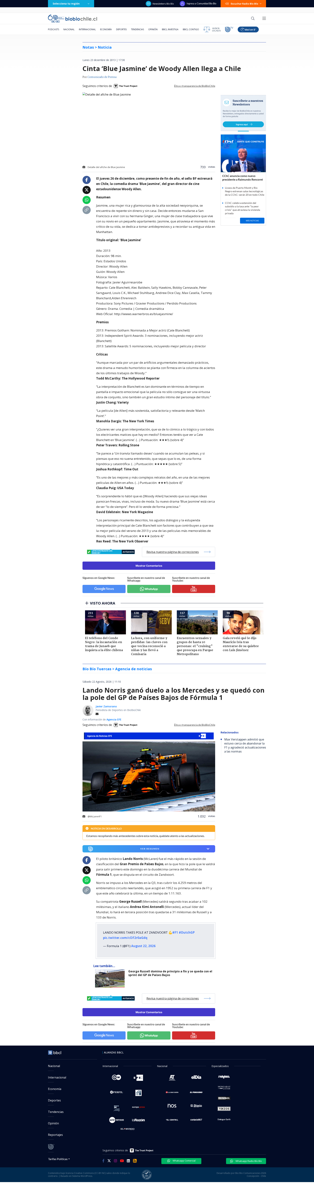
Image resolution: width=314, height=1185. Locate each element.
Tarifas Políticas (58, 1159)
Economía (106, 29)
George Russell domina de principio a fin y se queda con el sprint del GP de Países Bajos (170, 973)
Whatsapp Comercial (184, 1160)
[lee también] (110, 978)
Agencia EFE (113, 719)
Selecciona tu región (66, 3)
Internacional (87, 29)
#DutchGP (187, 932)
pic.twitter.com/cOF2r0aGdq (125, 938)
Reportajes (55, 1135)
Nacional (69, 29)
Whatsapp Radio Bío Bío (248, 1161)
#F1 (175, 932)
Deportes (121, 29)
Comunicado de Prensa (101, 77)
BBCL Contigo (191, 29)
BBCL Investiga (170, 29)
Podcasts (53, 29)
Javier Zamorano (106, 706)
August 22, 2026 (143, 946)
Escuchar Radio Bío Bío (244, 3)
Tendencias (137, 29)
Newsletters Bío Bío (163, 3)
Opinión (153, 29)
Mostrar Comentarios (149, 565)
